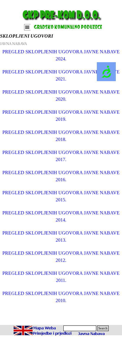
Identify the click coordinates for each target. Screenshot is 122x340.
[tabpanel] (61, 185)
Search (102, 328)
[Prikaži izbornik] (27, 27)
